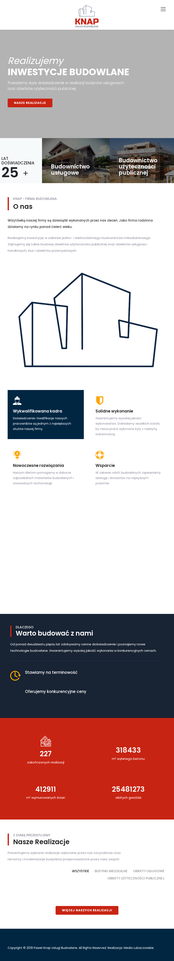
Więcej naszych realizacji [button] (87, 910)
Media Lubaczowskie (139, 948)
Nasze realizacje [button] (30, 103)
